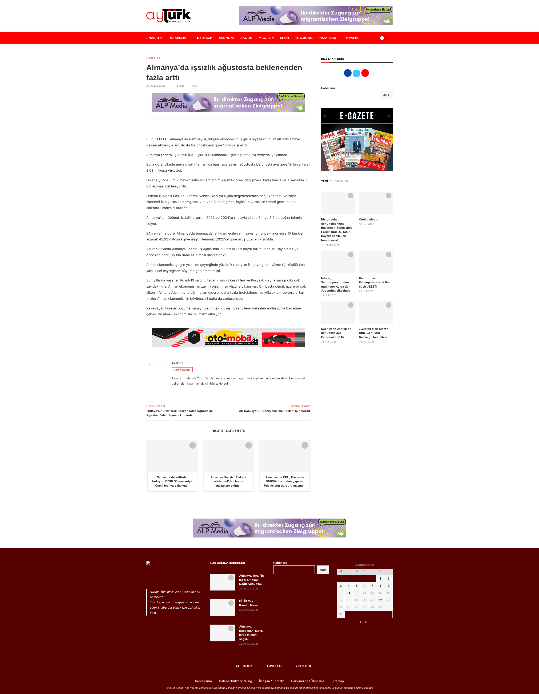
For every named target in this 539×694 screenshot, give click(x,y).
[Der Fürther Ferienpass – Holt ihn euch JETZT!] (376, 262)
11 (348, 592)
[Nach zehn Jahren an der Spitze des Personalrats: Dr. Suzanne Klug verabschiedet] (338, 312)
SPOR (284, 38)
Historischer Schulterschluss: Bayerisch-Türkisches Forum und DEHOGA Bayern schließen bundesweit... (336, 230)
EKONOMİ (226, 38)
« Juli (363, 622)
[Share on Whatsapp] (232, 124)
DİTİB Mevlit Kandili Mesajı (249, 603)
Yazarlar (327, 38)
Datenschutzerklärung (235, 681)
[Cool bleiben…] (376, 203)
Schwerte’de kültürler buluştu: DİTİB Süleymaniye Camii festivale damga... (172, 481)
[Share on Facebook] (218, 124)
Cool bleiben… (369, 219)
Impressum (203, 681)
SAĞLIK (246, 38)
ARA (386, 95)
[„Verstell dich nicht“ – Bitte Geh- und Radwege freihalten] (376, 312)
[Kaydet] (192, 445)
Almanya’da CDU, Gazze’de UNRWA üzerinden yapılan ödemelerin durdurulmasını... (284, 481)
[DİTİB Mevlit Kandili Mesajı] (222, 607)
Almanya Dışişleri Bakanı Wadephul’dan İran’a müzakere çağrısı (228, 481)
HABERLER (179, 38)
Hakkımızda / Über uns (307, 681)
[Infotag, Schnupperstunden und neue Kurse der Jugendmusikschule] (338, 262)
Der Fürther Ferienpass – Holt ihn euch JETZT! (374, 282)
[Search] (371, 38)
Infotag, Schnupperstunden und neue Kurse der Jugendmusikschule (335, 284)
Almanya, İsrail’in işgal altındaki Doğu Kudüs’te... (251, 579)
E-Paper (353, 38)
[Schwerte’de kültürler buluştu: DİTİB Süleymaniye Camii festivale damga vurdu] (172, 457)
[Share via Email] (236, 124)
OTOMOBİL (304, 38)
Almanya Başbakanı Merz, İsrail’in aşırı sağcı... (251, 633)
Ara (323, 569)
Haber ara (328, 88)
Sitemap (338, 681)
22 (380, 600)
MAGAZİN (266, 38)
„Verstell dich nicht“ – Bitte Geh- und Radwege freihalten (374, 333)
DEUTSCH (204, 38)
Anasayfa (155, 38)
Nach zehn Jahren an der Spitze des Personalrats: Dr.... (336, 333)
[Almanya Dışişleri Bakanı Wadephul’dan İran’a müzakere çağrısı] (229, 457)
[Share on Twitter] (222, 124)
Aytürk (178, 363)
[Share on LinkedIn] (227, 124)
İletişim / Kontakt (271, 681)
